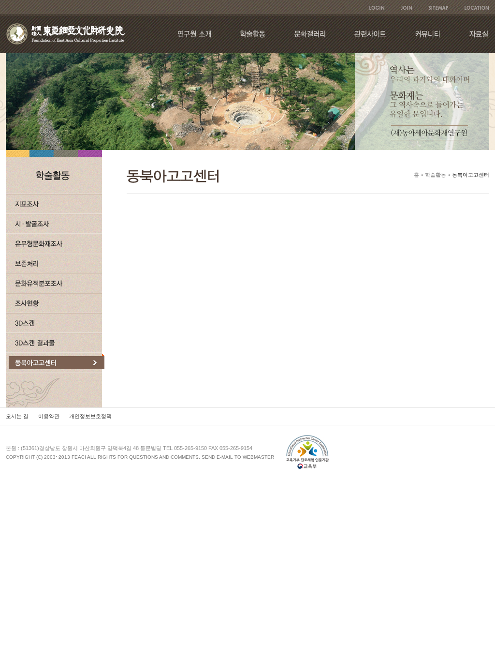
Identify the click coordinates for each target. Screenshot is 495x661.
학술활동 (435, 175)
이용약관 (48, 416)
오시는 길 (17, 416)
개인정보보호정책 (90, 416)
